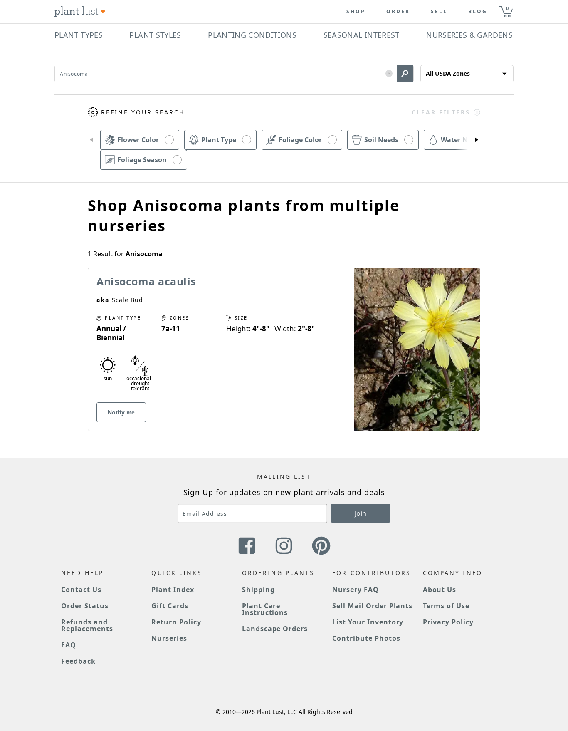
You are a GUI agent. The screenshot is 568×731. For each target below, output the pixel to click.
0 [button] (507, 8)
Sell (439, 11)
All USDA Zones (448, 73)
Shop (355, 11)
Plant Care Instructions (265, 609)
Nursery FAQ (355, 589)
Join (360, 513)
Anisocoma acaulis (146, 281)
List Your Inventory (367, 622)
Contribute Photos (366, 638)
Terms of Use (446, 605)
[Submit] (405, 73)
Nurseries (169, 638)
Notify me (121, 412)
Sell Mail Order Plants (372, 605)
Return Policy (176, 622)
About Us (440, 589)
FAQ (68, 644)
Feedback (78, 661)
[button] (389, 74)
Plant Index (172, 589)
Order (398, 11)
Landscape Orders (275, 628)
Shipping (258, 589)
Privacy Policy (448, 622)
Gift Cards (169, 605)
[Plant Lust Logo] (79, 11)
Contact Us (81, 589)
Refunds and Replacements (87, 625)
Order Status (85, 605)
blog (477, 11)
